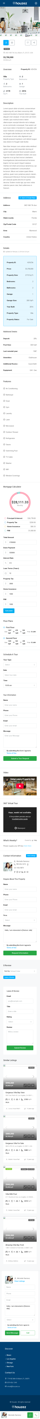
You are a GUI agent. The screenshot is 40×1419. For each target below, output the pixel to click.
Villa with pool (11, 1194)
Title (8, 1007)
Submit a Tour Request (20, 758)
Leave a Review (9, 977)
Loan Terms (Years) (11, 568)
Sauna (8, 445)
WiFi (7, 469)
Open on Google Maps (28, 198)
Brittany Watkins (13, 1261)
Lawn (8, 420)
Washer (9, 463)
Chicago (10, 1363)
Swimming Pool (11, 451)
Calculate (9, 611)
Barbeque (9, 395)
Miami (9, 1355)
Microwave (10, 426)
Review (9, 1027)
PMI (4, 599)
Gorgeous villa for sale (15, 1143)
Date (5, 670)
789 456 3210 (21, 864)
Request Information (20, 953)
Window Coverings (13, 476)
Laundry (9, 413)
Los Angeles (11, 1359)
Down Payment (9, 548)
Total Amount (8, 537)
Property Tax (8, 579)
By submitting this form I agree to (19, 752)
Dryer (8, 401)
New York (10, 1366)
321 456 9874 (19, 868)
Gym (7, 407)
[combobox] (20, 664)
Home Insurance (9, 589)
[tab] (6, 42)
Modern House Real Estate (15, 1159)
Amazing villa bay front (15, 1245)
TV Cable (9, 457)
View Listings (31, 855)
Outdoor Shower (12, 432)
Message (6, 731)
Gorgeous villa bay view (15, 1093)
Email (5, 721)
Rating (9, 1017)
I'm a (5, 915)
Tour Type (7, 660)
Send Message (12, 1333)
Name (5, 700)
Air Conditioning (12, 389)
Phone (5, 710)
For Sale (6, 49)
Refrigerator (10, 438)
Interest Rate (8, 558)
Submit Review (20, 1048)
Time (5, 681)
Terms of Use (11, 753)
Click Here (27, 846)
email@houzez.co (13, 1386)
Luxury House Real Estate (15, 1108)
